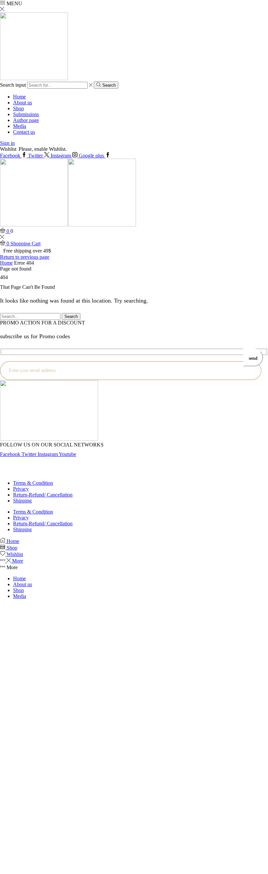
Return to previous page (24, 257)
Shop (18, 108)
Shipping (22, 500)
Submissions (26, 114)
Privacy (21, 489)
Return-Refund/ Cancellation (43, 495)
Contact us (24, 132)
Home (19, 96)
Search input (13, 85)
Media (19, 126)
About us (22, 102)
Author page (26, 120)
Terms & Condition (33, 483)
